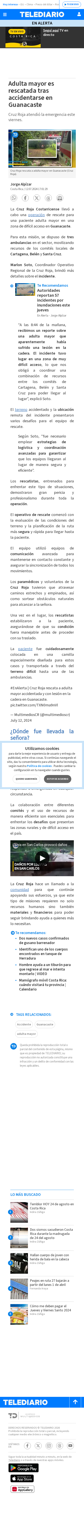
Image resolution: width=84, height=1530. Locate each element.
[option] (42, 154)
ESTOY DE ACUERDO (57, 779)
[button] (14, 198)
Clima (30, 4)
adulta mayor (26, 1034)
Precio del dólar (44, 4)
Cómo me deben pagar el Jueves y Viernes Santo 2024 (50, 1308)
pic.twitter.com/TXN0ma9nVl (34, 705)
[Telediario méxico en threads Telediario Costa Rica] (59, 1445)
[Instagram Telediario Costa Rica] (49, 1445)
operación (36, 215)
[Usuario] (79, 14)
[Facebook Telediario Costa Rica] (27, 1445)
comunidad (19, 889)
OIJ (22, 4)
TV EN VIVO (73, 4)
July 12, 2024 (20, 720)
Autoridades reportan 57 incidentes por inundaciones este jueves (53, 300)
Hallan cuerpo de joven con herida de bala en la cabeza (49, 1257)
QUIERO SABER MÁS (26, 779)
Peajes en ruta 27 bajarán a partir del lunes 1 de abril (49, 1282)
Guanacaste (45, 1024)
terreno (21, 409)
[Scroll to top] (75, 1402)
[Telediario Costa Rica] (42, 14)
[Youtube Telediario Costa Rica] (70, 1445)
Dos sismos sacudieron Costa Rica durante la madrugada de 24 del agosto (51, 1233)
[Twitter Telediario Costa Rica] (38, 1445)
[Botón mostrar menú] (5, 14)
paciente (25, 649)
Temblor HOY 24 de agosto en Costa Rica (52, 1206)
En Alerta (42, 23)
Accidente (24, 1024)
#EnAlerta (18, 688)
